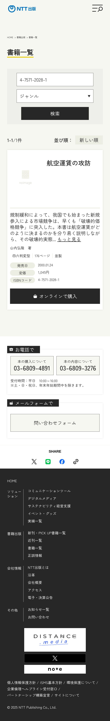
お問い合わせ (38, 617)
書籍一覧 (35, 548)
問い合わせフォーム (55, 422)
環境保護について (81, 682)
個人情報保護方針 (21, 682)
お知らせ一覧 (38, 609)
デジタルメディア (42, 498)
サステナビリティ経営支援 (49, 506)
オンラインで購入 (58, 296)
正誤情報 (35, 555)
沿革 (31, 575)
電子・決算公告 (40, 597)
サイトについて (66, 695)
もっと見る (69, 239)
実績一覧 (35, 521)
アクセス (35, 590)
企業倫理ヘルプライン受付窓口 (32, 688)
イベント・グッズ (42, 513)
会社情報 (14, 568)
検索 (55, 113)
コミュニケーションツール (49, 491)
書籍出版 (14, 533)
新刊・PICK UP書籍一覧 (47, 533)
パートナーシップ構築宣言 (28, 695)
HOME (12, 480)
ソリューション (14, 493)
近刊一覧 (35, 540)
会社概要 (35, 582)
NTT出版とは (38, 567)
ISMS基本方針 (51, 682)
